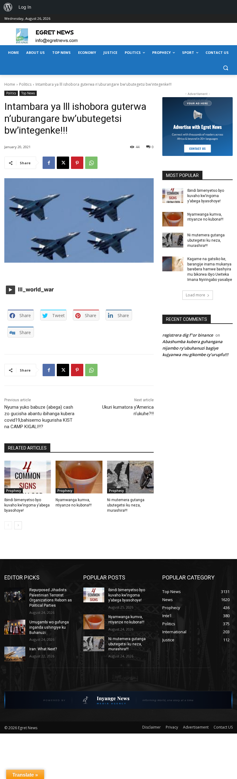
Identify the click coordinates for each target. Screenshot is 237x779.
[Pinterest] (77, 163)
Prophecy (13, 490)
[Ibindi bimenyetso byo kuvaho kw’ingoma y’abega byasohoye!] (27, 477)
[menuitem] (8, 7)
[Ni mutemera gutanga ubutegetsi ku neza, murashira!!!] (130, 477)
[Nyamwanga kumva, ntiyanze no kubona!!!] (79, 477)
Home (9, 84)
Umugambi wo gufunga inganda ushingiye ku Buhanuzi (49, 627)
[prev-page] (8, 525)
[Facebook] (49, 163)
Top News (28, 93)
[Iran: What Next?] (14, 654)
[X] (63, 163)
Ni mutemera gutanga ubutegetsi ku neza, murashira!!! (125, 505)
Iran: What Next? (43, 649)
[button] (225, 67)
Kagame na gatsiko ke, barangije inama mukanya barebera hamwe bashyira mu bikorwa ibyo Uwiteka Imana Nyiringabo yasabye (209, 269)
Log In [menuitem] (25, 7)
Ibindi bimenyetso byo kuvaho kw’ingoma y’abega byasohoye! (27, 505)
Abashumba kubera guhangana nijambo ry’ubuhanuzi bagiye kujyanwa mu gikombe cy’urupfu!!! (195, 348)
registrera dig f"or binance (187, 335)
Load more (195, 295)
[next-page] (18, 525)
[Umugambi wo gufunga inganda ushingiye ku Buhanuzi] (14, 627)
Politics (25, 84)
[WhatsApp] (91, 163)
